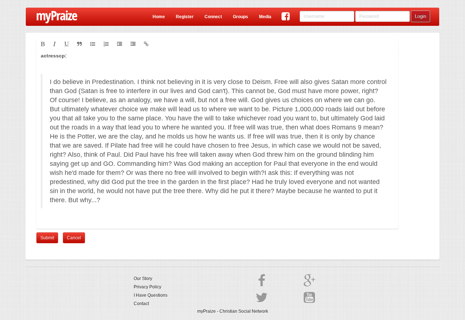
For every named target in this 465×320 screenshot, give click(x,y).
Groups (240, 16)
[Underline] (66, 44)
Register (185, 16)
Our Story (143, 278)
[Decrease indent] (133, 44)
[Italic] (54, 44)
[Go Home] (54, 17)
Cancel (74, 237)
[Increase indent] (119, 44)
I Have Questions (150, 295)
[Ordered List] (106, 44)
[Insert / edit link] (146, 44)
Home (159, 16)
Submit (47, 237)
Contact (141, 303)
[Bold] (42, 44)
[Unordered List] (93, 44)
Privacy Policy (147, 286)
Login (420, 16)
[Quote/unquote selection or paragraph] (79, 44)
